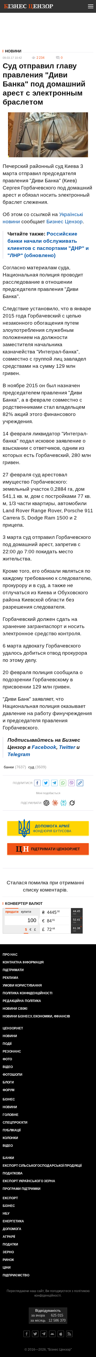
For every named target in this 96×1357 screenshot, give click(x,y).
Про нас (10, 954)
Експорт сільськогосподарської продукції (42, 1166)
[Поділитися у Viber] (71, 782)
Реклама (10, 978)
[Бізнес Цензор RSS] (69, 1334)
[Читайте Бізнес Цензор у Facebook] (26, 1334)
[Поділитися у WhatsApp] (63, 782)
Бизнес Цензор (64, 221)
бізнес (9, 1206)
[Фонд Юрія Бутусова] (48, 828)
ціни (7, 1267)
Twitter (67, 747)
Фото (7, 1059)
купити (26, 912)
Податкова (13, 1173)
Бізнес (9, 1099)
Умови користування (22, 985)
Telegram (18, 754)
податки (10, 1244)
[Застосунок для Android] (52, 1334)
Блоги (8, 1082)
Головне (10, 1115)
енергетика (13, 1221)
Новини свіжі (15, 1008)
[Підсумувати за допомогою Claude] (55, 802)
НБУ (6, 1213)
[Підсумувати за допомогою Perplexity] (63, 802)
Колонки (10, 1138)
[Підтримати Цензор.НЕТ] (48, 849)
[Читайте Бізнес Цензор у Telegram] (44, 1334)
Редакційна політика (22, 1001)
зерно (8, 1252)
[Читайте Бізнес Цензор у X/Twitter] (35, 1334)
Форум (8, 1090)
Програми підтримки (22, 1189)
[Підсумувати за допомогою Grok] (72, 802)
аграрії (9, 1237)
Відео (8, 1067)
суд (37, 767)
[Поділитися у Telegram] (54, 782)
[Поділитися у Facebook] (37, 782)
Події (7, 1044)
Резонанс (12, 1051)
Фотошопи (12, 1074)
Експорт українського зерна (29, 1181)
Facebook (44, 747)
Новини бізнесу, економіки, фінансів (36, 1016)
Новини (13, 51)
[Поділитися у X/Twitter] (46, 782)
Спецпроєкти (15, 1122)
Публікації (12, 1130)
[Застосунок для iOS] (61, 1334)
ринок (8, 1260)
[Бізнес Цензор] (28, 7)
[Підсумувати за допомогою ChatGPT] (46, 802)
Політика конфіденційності (27, 993)
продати (11, 912)
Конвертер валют (24, 903)
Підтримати (13, 970)
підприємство (16, 1275)
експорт (10, 1198)
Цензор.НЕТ (13, 1028)
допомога (12, 1229)
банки (15, 767)
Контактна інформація (23, 962)
